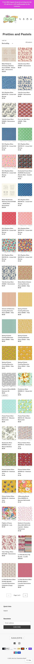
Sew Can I (14, 658)
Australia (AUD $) (16, 638)
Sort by (4, 40)
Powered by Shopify (21, 658)
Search (5, 610)
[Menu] (31, 19)
